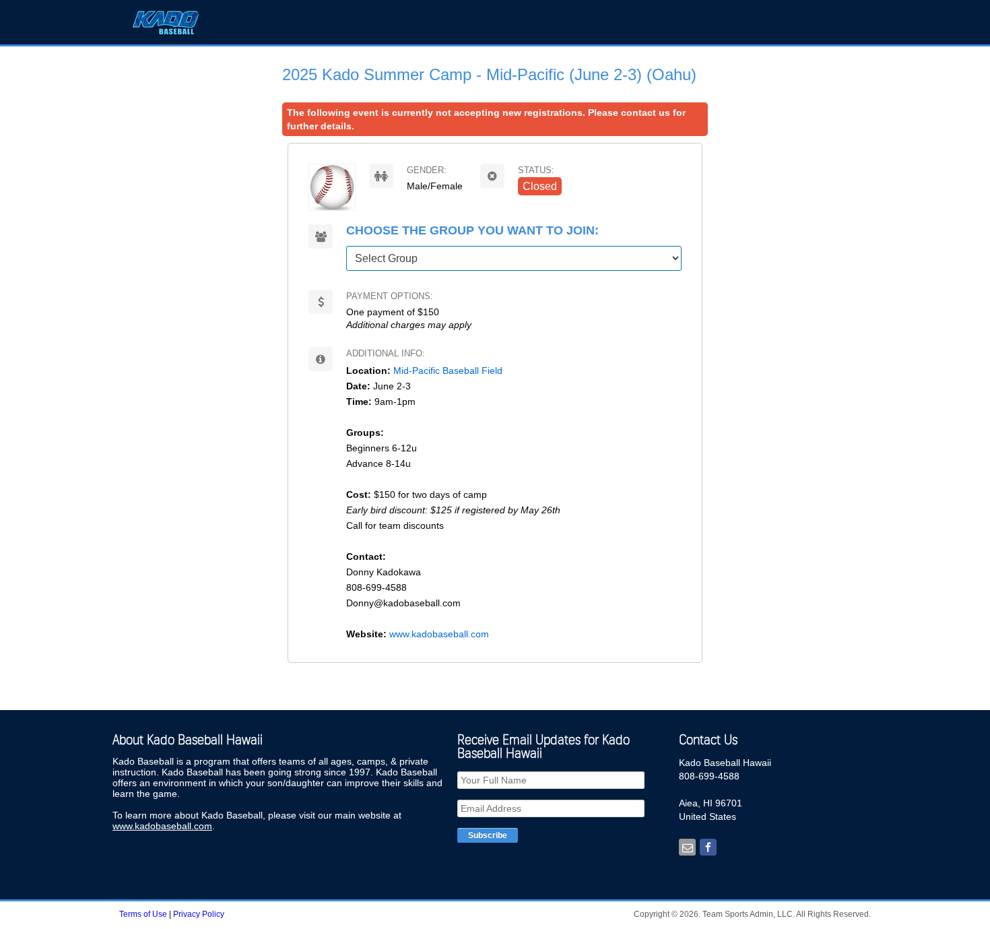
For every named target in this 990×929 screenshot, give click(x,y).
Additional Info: (385, 353)
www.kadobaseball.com (438, 634)
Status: (536, 170)
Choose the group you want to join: (472, 230)
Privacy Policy (198, 914)
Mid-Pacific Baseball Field (449, 370)
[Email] (687, 848)
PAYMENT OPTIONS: (389, 296)
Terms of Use (144, 914)
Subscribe (487, 835)
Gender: (427, 170)
